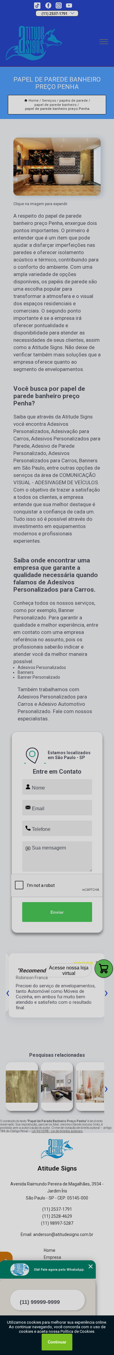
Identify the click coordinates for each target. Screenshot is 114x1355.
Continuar (57, 1342)
